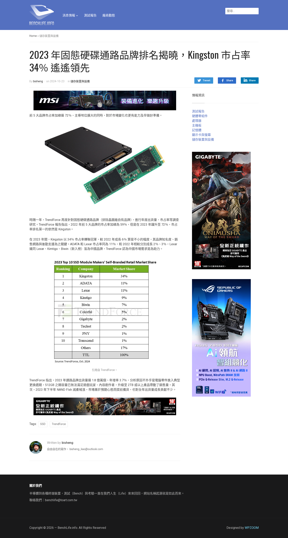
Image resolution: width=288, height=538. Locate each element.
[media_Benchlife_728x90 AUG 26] (105, 406)
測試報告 (90, 15)
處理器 (196, 121)
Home (33, 35)
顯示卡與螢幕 (201, 135)
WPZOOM (252, 528)
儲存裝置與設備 (80, 81)
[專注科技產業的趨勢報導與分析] (41, 14)
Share (229, 80)
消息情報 (68, 15)
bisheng (38, 81)
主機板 (196, 125)
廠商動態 (108, 15)
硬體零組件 (200, 116)
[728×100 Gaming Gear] (105, 100)
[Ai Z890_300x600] (221, 337)
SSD (42, 424)
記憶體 (196, 130)
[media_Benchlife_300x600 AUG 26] (221, 210)
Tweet (206, 80)
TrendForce (59, 424)
